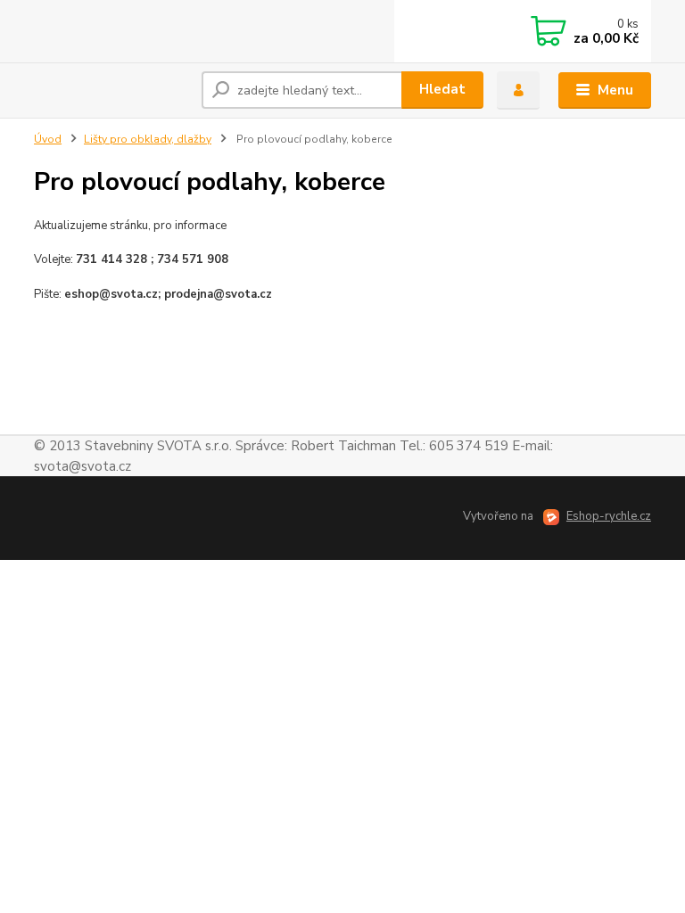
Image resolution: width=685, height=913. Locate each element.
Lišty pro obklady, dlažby (147, 139)
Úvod (48, 139)
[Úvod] (111, 90)
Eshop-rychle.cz (608, 516)
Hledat (442, 89)
